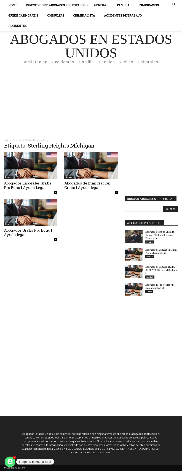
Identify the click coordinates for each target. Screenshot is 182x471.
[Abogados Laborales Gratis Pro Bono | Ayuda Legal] (30, 165)
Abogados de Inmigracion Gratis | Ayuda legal (87, 185)
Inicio (6, 140)
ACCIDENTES (17, 26)
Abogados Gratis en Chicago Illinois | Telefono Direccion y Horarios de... (160, 235)
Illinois (149, 242)
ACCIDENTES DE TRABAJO (123, 15)
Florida (149, 256)
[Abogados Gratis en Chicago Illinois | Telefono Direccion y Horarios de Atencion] (134, 236)
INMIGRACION (149, 5)
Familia (123, 5)
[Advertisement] (91, 93)
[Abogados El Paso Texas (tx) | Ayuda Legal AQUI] (134, 289)
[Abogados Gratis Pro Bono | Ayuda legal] (30, 212)
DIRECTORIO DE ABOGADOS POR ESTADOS (55, 5)
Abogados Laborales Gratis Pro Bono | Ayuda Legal (27, 185)
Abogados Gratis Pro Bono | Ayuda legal (28, 232)
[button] (174, 5)
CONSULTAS (55, 15)
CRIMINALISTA (84, 15)
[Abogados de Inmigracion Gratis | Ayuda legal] (91, 165)
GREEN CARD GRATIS (23, 15)
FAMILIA (149, 277)
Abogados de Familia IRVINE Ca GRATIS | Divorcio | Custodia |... (161, 270)
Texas (149, 291)
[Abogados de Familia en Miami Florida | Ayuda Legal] (134, 254)
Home (12, 5)
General (101, 5)
